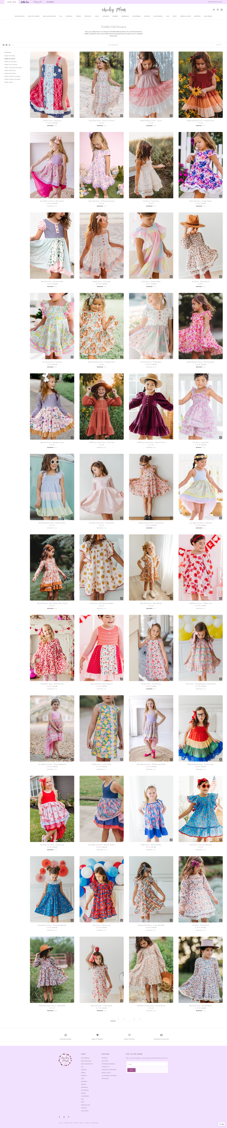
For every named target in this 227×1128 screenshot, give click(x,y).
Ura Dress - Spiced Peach (200, 281)
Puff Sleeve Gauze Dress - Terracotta (101, 442)
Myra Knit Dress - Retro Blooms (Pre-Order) (52, 603)
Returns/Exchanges (108, 1064)
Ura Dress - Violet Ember (200, 925)
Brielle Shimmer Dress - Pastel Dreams (52, 523)
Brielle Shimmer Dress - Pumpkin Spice (200, 121)
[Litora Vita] (37, 2)
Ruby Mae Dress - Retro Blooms (151, 603)
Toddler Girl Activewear (10, 61)
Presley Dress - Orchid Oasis (151, 684)
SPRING (78, 16)
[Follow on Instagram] (64, 1117)
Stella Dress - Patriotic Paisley (151, 845)
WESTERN (197, 16)
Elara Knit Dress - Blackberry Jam (52, 442)
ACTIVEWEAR (136, 16)
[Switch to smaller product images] (6, 45)
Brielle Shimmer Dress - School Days (151, 523)
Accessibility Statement (109, 1076)
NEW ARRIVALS (20, 16)
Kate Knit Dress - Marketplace (151, 362)
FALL (60, 16)
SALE (167, 16)
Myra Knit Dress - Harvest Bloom (200, 1006)
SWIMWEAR (125, 16)
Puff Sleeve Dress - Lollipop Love (201, 603)
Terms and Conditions (109, 1070)
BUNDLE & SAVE (185, 16)
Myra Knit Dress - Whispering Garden (102, 201)
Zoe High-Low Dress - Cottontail (201, 523)
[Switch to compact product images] (9, 45)
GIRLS (97, 16)
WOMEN (115, 16)
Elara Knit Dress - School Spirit (101, 1006)
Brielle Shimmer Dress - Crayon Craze (200, 764)
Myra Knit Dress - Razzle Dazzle (201, 201)
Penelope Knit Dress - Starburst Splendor (52, 925)
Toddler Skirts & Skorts (10, 73)
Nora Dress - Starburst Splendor (200, 845)
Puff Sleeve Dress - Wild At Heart (52, 684)
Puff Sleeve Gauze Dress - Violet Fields (52, 1006)
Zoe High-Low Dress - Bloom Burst (52, 201)
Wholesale (105, 1078)
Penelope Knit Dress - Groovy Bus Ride (151, 925)
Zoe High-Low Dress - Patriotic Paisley (101, 845)
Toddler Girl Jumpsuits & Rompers (13, 67)
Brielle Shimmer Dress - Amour (151, 121)
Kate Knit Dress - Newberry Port (52, 281)
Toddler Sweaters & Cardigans (12, 76)
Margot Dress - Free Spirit (102, 281)
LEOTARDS (105, 16)
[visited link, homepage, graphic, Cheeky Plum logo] (11, 2)
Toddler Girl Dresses (9, 59)
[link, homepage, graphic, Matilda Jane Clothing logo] (25, 2)
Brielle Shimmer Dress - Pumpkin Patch (101, 362)
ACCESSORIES (158, 16)
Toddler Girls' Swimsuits (10, 64)
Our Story (105, 1061)
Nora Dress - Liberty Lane (101, 925)
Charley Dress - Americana (52, 121)
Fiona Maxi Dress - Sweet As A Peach (101, 121)
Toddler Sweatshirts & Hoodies (12, 79)
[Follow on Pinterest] (69, 1117)
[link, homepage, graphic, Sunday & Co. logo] (50, 2)
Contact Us (105, 1067)
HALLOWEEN (208, 16)
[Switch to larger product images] (3, 45)
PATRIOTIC (88, 16)
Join (131, 1070)
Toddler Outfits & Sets (10, 70)
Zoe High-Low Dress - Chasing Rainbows (52, 764)
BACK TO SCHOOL (34, 16)
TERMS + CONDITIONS (91, 1122)
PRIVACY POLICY (79, 1122)
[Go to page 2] (139, 1019)
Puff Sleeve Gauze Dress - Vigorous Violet (151, 442)
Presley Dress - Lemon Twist (101, 764)
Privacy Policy (106, 1073)
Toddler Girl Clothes (9, 56)
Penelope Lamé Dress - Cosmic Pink (101, 523)
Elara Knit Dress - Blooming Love (101, 684)
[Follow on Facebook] (59, 1117)
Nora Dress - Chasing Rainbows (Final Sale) (201, 684)
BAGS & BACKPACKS (49, 16)
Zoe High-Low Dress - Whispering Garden (151, 764)
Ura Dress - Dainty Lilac (151, 201)
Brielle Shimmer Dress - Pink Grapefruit (200, 362)
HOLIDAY (147, 16)
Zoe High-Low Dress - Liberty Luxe (52, 845)
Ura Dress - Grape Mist (201, 442)
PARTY (175, 16)
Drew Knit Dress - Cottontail (52, 362)
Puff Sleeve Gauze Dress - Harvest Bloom (151, 1006)
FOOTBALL (69, 16)
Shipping (104, 1058)
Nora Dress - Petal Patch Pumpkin (101, 603)
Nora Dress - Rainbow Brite (151, 281)
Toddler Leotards (8, 82)
